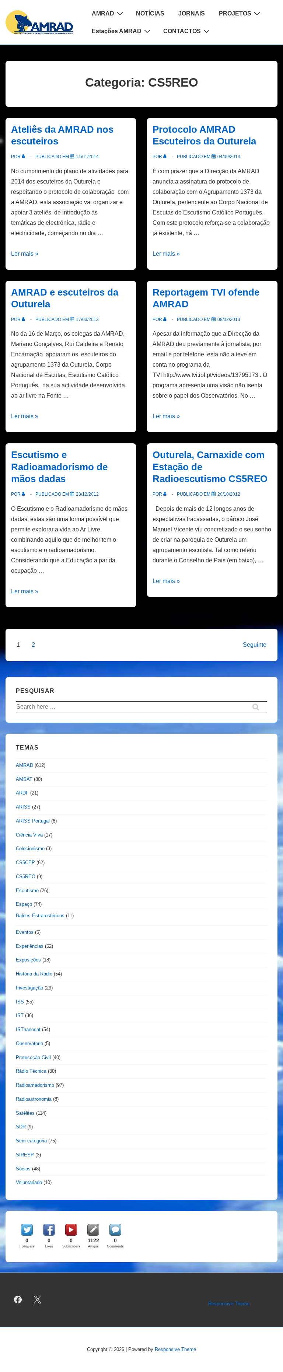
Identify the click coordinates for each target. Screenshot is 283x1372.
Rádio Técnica (31, 1071)
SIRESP (25, 1155)
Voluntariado (29, 1182)
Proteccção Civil (33, 1057)
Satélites (25, 1113)
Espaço (24, 904)
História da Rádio (34, 974)
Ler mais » (24, 254)
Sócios (23, 1169)
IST (20, 1015)
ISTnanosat (28, 1029)
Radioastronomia (34, 1099)
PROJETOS (235, 13)
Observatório (29, 1043)
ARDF (22, 793)
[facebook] (18, 1300)
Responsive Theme (228, 1303)
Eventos (25, 932)
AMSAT (24, 779)
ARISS (23, 807)
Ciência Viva (29, 835)
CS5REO (25, 876)
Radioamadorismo (35, 1085)
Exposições (28, 960)
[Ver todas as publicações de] (25, 156)
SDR (21, 1127)
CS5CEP (25, 862)
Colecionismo (30, 848)
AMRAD (103, 13)
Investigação (29, 988)
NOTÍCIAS (150, 13)
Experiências (29, 946)
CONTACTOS (182, 31)
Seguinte (254, 645)
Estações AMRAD (117, 31)
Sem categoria (31, 1141)
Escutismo (27, 890)
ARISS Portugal (33, 821)
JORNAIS (191, 13)
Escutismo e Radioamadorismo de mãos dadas (59, 466)
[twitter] (38, 1300)
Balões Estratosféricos (40, 915)
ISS (20, 1002)
